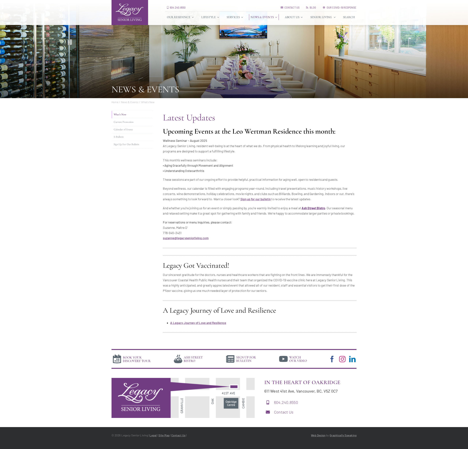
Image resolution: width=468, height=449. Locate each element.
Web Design (318, 435)
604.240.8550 (286, 402)
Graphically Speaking (343, 435)
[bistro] (188, 355)
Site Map (164, 435)
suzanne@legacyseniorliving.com (186, 238)
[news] (241, 355)
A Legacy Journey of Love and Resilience (198, 323)
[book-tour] (132, 355)
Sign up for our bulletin (255, 199)
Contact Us (284, 412)
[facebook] (332, 359)
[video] (293, 355)
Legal (153, 435)
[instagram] (342, 359)
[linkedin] (352, 359)
